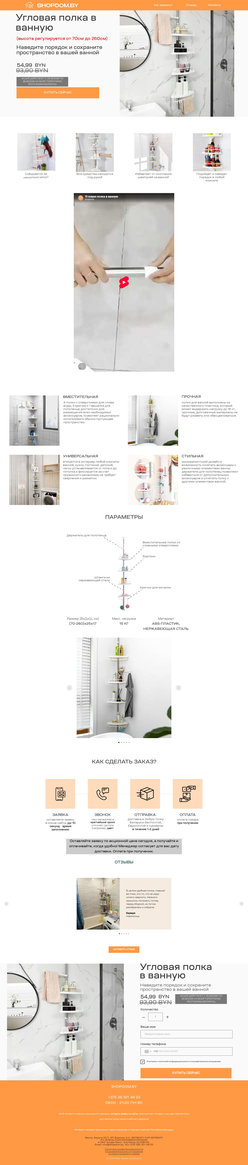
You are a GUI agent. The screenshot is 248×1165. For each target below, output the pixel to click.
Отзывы (191, 5)
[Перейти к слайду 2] (121, 742)
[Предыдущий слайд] (69, 688)
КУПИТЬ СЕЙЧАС (58, 92)
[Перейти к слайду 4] (126, 742)
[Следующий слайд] (178, 688)
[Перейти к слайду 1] (118, 742)
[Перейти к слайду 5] (129, 742)
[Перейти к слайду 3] (124, 742)
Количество (149, 1009)
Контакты (214, 5)
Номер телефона (153, 1044)
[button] (124, 949)
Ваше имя (148, 1027)
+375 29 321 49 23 (124, 1097)
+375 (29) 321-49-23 (141, 1145)
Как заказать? (163, 5)
